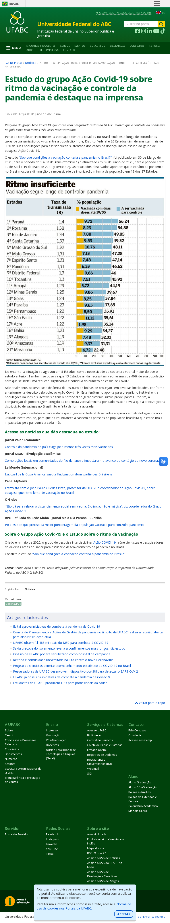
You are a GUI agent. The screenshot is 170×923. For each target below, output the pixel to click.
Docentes (52, 745)
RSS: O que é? (96, 853)
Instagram (52, 839)
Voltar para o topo (151, 703)
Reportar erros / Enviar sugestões (143, 916)
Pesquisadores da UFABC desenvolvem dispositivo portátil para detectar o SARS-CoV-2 (75, 671)
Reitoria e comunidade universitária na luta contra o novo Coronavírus (63, 660)
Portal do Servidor (17, 834)
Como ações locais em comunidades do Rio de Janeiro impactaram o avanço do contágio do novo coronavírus (84, 460)
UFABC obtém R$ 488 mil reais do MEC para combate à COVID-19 (60, 642)
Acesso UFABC (96, 730)
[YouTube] (156, 31)
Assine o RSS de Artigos (103, 881)
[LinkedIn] (149, 31)
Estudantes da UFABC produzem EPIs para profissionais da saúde (60, 683)
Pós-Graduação (56, 740)
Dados (29, 50)
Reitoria (154, 45)
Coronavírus (13, 603)
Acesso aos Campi (140, 740)
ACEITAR (123, 914)
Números (11, 759)
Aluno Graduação (139, 782)
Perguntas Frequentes (40, 45)
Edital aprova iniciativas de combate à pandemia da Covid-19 (56, 626)
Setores (10, 764)
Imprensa (52, 50)
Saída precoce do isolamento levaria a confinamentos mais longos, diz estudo (69, 648)
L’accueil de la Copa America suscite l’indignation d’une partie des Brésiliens (58, 474)
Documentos (13, 754)
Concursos (97, 45)
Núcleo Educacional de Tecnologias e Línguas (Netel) (61, 754)
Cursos (65, 45)
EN (163, 12)
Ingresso (52, 730)
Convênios (12, 749)
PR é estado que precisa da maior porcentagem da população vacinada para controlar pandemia (74, 525)
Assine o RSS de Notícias (103, 858)
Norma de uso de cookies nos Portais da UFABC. (84, 906)
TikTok (50, 854)
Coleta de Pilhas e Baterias (104, 745)
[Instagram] (143, 31)
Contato (69, 50)
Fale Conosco (137, 730)
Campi (9, 735)
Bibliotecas (117, 45)
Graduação (53, 735)
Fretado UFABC (97, 750)
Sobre (9, 730)
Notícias (30, 63)
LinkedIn (51, 844)
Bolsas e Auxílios (139, 792)
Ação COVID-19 (104, 542)
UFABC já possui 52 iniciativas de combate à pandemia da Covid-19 (61, 677)
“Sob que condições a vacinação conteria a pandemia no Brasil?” (65, 157)
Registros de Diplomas (102, 755)
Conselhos (137, 45)
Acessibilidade (125, 12)
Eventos (79, 45)
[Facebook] (137, 31)
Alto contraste (105, 12)
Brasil (14, 4)
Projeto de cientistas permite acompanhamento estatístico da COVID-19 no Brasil (72, 665)
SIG (89, 773)
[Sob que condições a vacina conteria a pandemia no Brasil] (85, 365)
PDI (40, 50)
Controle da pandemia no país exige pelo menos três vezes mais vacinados (59, 447)
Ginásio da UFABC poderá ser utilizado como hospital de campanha (61, 654)
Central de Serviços (100, 740)
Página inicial (13, 63)
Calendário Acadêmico (143, 806)
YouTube (52, 849)
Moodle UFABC (138, 811)
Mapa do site (143, 12)
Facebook (52, 834)
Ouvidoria (134, 735)
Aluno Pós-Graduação (142, 787)
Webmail (93, 769)
